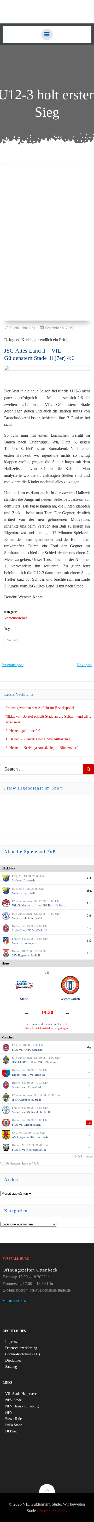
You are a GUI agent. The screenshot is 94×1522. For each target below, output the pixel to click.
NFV (9, 1412)
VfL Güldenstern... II (25, 905)
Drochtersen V (21, 1074)
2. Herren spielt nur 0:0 (22, 731)
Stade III (17, 930)
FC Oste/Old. (34, 1087)
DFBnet (11, 1431)
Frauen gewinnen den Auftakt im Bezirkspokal (39, 708)
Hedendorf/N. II (36, 1149)
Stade (15, 880)
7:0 (89, 915)
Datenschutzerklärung (21, 1348)
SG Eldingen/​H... (34, 917)
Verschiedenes (15, 618)
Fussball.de (13, 1419)
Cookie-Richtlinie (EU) (22, 1354)
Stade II (35, 955)
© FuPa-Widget (84, 1156)
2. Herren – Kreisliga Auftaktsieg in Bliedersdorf (41, 748)
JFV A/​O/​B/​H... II (22, 1062)
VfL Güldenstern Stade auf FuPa (19, 1163)
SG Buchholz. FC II (38, 1112)
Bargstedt (29, 880)
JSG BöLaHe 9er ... (54, 905)
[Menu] (47, 34)
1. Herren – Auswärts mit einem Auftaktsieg (37, 739)
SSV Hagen (19, 955)
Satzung (11, 1367)
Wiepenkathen (70, 999)
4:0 (89, 878)
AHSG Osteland (33, 1049)
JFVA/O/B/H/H (21, 1099)
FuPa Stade (13, 1425)
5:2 (89, 928)
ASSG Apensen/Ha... (24, 1137)
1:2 (89, 940)
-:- (90, 1059)
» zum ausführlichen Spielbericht (47, 1023)
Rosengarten (31, 942)
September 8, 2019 (59, 328)
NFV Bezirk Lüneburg (22, 1406)
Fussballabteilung (22, 328)
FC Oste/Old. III (37, 930)
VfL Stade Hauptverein (22, 1394)
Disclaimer (13, 1360)
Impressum (13, 1342)
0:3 (89, 953)
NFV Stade (13, 1400)
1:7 (89, 903)
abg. (89, 890)
